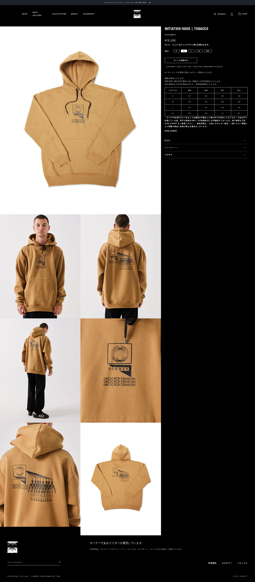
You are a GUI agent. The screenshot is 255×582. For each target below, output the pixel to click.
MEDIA (74, 14)
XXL (207, 51)
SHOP (25, 14)
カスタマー (227, 563)
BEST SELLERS (37, 13)
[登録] (57, 562)
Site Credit (240, 576)
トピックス (242, 563)
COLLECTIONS (59, 14)
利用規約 (212, 563)
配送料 (175, 45)
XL (199, 51)
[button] (219, 14)
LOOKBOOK (88, 14)
